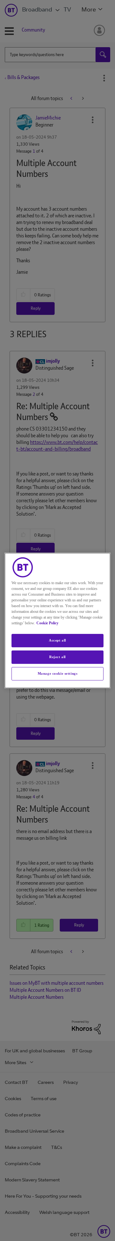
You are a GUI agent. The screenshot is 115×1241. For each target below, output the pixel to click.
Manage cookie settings (58, 673)
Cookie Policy (47, 623)
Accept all (57, 640)
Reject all (57, 657)
